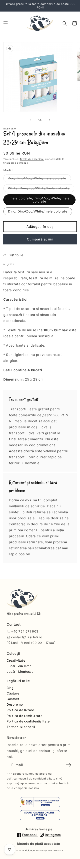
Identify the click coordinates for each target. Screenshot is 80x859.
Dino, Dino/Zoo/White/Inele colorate (37, 211)
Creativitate (16, 660)
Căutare (13, 693)
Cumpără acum (40, 239)
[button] (5, 23)
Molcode (30, 850)
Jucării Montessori (21, 671)
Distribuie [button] (15, 255)
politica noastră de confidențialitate (31, 778)
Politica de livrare (20, 710)
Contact (13, 699)
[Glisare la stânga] (30, 120)
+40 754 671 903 (24, 631)
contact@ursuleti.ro (26, 637)
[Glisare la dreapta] (50, 120)
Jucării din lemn (19, 666)
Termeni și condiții (21, 727)
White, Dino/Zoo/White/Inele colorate (41, 189)
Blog (10, 688)
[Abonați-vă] (68, 765)
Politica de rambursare (24, 716)
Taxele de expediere (32, 159)
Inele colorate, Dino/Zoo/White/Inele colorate (40, 199)
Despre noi (15, 704)
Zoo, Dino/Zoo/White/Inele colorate (39, 179)
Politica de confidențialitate (28, 721)
